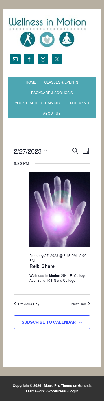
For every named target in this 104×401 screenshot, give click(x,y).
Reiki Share (42, 266)
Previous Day (28, 304)
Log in (73, 391)
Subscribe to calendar (49, 322)
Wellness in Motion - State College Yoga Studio (52, 32)
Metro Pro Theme (58, 385)
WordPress (56, 391)
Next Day (78, 304)
